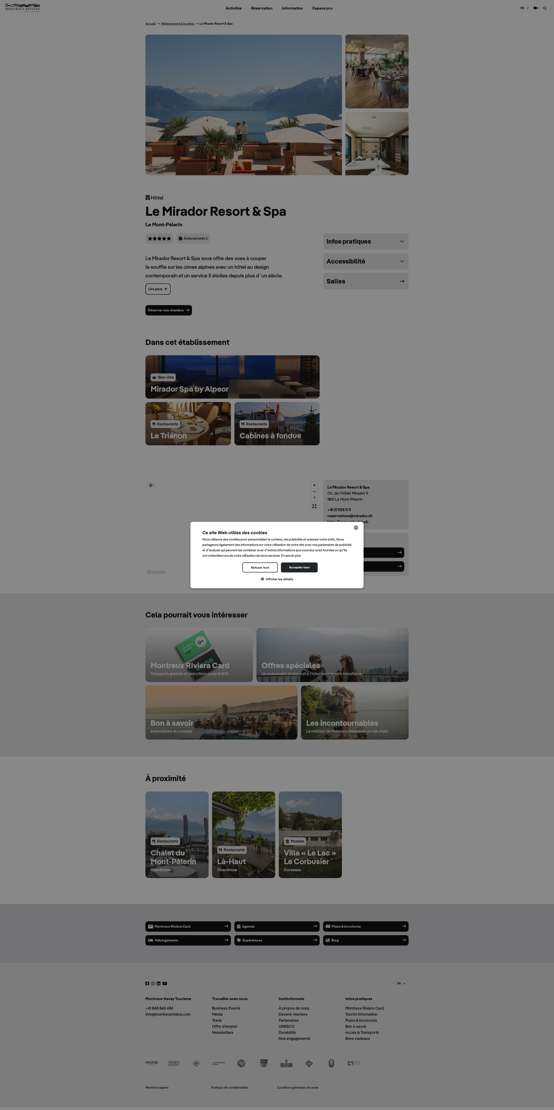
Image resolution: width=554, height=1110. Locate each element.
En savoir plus (291, 555)
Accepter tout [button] (299, 567)
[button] (277, 579)
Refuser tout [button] (260, 567)
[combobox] (356, 528)
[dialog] (277, 555)
